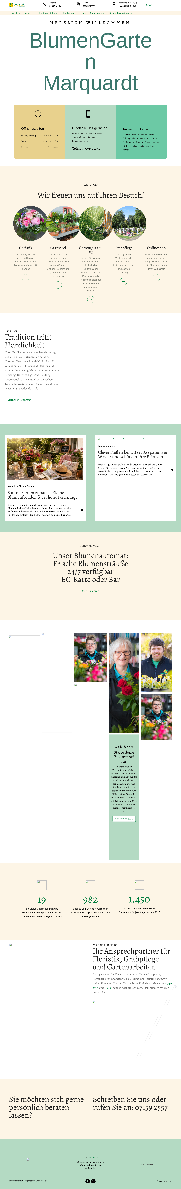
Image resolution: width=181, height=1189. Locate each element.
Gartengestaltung (48, 13)
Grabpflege (69, 13)
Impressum (30, 1180)
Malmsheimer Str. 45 (127, 2)
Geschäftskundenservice (122, 13)
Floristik (13, 13)
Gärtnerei (28, 13)
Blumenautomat (97, 13)
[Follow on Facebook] (87, 1181)
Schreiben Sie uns (121, 1099)
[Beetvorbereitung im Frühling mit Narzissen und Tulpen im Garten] (126, 437)
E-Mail (86, 2)
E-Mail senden (147, 1164)
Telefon (52, 2)
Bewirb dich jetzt (124, 818)
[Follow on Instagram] (93, 1181)
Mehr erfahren (90, 591)
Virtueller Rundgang (19, 400)
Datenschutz (41, 1180)
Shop (149, 5)
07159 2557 (151, 1107)
